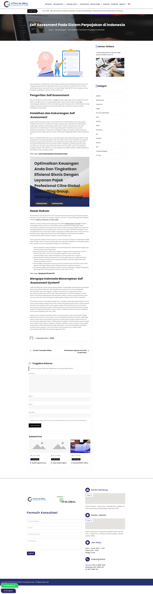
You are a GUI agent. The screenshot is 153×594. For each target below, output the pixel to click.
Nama (31, 396)
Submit (31, 553)
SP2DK (98, 143)
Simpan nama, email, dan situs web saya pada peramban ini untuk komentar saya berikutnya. (59, 420)
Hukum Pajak (95, 4)
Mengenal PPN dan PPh (46, 273)
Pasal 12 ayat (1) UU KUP (73, 223)
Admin (52, 338)
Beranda (48, 4)
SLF (97, 134)
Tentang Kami (58, 4)
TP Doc (98, 155)
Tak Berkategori (35, 459)
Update (122, 4)
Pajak (98, 109)
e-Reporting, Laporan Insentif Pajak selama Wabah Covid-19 (108, 54)
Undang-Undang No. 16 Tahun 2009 (47, 220)
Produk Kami (84, 4)
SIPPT (98, 126)
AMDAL (98, 96)
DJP (56, 100)
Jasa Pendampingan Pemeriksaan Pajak (52, 154)
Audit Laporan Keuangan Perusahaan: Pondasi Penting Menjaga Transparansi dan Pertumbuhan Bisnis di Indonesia (77, 11)
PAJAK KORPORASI (102, 113)
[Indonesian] (130, 4)
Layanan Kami (71, 4)
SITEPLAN (99, 130)
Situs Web (32, 412)
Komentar (32, 373)
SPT (97, 147)
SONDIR (98, 138)
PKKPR (98, 121)
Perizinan (106, 4)
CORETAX (99, 104)
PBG (97, 117)
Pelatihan (114, 4)
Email (31, 404)
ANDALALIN (100, 100)
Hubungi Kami (41, 203)
